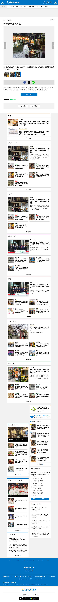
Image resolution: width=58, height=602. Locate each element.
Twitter (47, 2)
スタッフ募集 (29, 578)
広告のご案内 (20, 578)
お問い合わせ (52, 576)
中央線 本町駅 (37, 488)
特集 (46, 6)
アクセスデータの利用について (40, 576)
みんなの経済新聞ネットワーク (29, 590)
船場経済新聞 (12, 2)
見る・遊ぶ (19, 6)
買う (25, 6)
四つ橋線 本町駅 (37, 483)
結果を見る (45, 498)
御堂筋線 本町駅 (37, 478)
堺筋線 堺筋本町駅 (38, 493)
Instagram (50, 2)
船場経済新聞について (8, 576)
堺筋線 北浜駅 (37, 495)
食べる (12, 6)
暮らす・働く (32, 6)
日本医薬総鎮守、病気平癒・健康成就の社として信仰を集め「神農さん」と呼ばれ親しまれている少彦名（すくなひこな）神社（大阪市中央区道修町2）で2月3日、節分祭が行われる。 (29, 68)
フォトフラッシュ (8, 20)
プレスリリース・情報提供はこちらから (23, 576)
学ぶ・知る (40, 6)
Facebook (44, 2)
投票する (35, 498)
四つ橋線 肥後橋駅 (38, 485)
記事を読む (29, 94)
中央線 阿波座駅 (37, 490)
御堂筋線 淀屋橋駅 (38, 481)
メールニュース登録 (39, 578)
